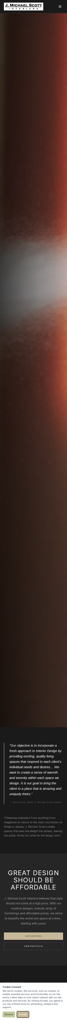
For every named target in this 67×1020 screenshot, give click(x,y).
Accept (23, 1014)
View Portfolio (33, 946)
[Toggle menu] (60, 6)
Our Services (33, 936)
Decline (9, 1014)
